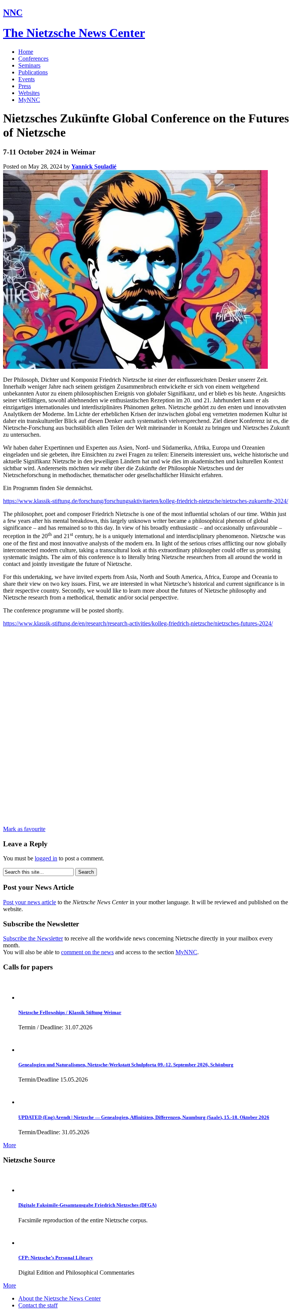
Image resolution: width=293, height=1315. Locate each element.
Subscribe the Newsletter (33, 938)
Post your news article (29, 902)
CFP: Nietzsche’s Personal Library (55, 1257)
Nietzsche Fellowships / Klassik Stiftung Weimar (69, 1012)
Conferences (33, 58)
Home (25, 51)
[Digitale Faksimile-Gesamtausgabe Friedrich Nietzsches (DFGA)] (28, 1190)
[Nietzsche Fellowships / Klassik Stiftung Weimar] (28, 997)
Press (24, 86)
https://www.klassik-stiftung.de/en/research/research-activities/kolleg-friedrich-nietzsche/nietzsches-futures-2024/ (138, 623)
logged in (46, 858)
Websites (29, 93)
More (9, 1145)
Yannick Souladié (93, 166)
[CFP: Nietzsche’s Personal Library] (28, 1242)
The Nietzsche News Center (74, 33)
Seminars (29, 65)
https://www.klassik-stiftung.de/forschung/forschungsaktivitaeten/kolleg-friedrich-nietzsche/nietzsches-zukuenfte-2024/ (145, 501)
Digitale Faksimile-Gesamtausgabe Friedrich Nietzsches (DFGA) (87, 1205)
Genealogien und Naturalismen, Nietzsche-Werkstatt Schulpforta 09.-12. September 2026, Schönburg (125, 1064)
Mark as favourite (24, 829)
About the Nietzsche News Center (59, 1298)
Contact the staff (38, 1305)
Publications (33, 72)
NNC (13, 13)
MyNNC (29, 99)
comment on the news (87, 952)
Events (26, 79)
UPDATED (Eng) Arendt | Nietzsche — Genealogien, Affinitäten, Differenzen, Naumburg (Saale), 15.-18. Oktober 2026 (143, 1117)
